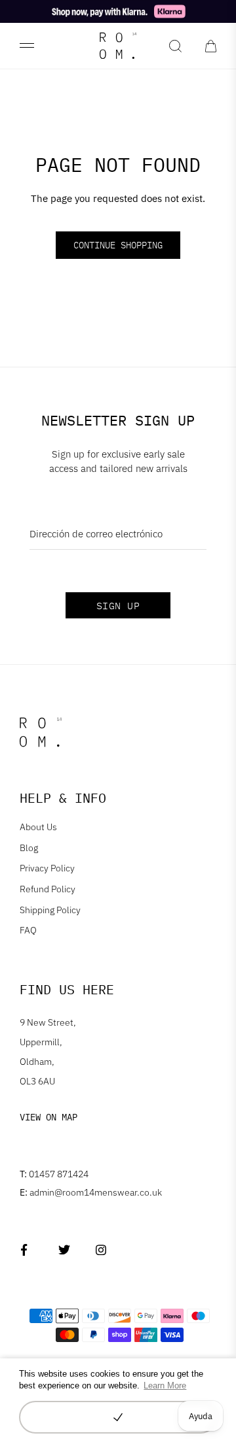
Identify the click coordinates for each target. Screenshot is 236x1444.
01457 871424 (54, 1174)
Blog (29, 848)
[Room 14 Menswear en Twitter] (64, 1250)
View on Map (48, 1117)
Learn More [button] (165, 1385)
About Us (38, 827)
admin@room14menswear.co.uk (91, 1192)
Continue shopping (118, 245)
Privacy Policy (47, 868)
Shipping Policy (50, 910)
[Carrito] (210, 46)
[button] (118, 1417)
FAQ (28, 930)
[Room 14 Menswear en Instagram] (101, 1250)
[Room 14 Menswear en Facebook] (26, 1250)
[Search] (175, 46)
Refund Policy (47, 889)
